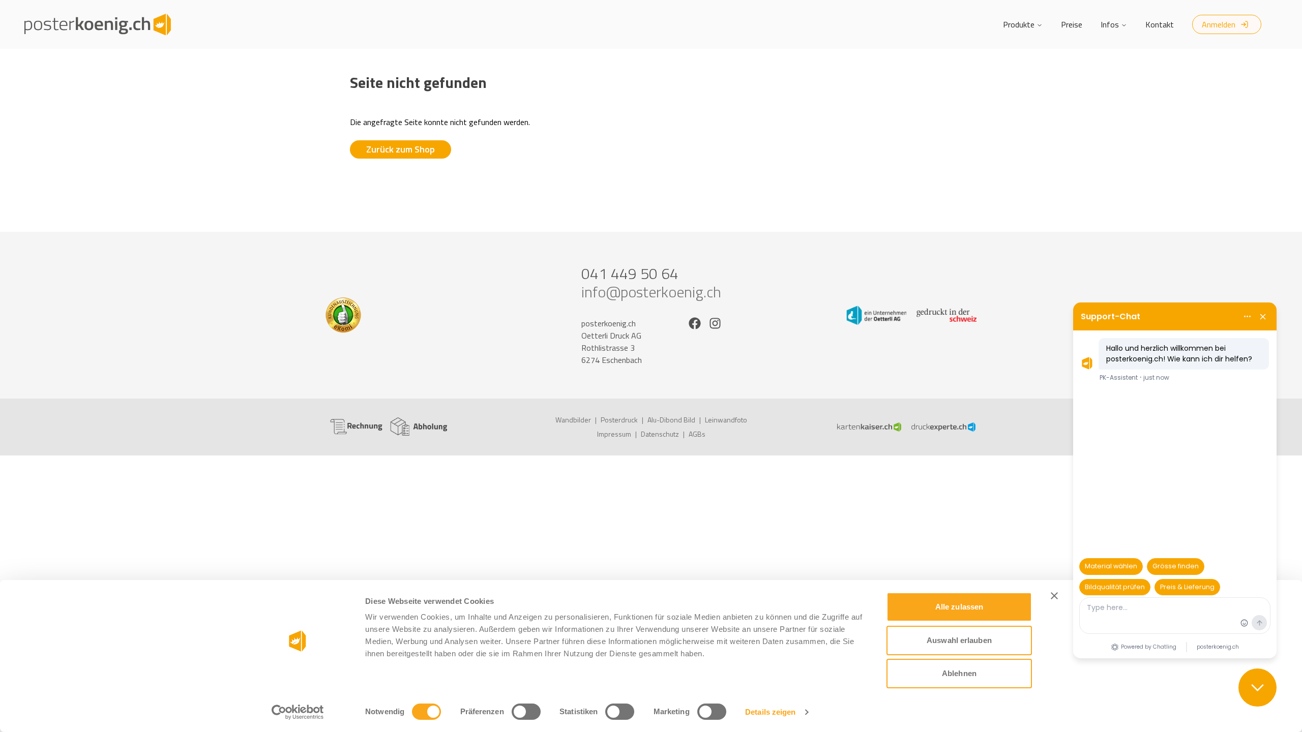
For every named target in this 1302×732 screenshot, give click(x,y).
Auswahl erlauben (959, 640)
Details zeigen (770, 712)
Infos (1110, 24)
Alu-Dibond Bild (671, 419)
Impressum (614, 434)
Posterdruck (619, 419)
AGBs (697, 434)
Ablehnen (959, 673)
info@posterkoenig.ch (651, 291)
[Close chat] (1257, 687)
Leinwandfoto (726, 419)
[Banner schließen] (1054, 595)
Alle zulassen (959, 606)
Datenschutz (660, 434)
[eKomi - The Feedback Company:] (391, 315)
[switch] (526, 712)
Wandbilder (573, 419)
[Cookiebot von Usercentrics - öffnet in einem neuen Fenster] (297, 712)
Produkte (1018, 24)
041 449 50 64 (629, 273)
